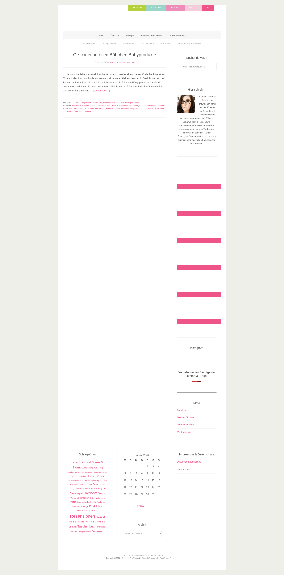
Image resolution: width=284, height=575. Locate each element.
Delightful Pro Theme (130, 558)
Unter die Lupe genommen (80, 532)
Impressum (183, 469)
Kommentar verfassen (125, 62)
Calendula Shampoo (147, 106)
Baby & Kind (97, 103)
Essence (89, 484)
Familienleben (109, 103)
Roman (73, 521)
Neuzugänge (82, 506)
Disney (96, 480)
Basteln (74, 476)
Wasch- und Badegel (82, 111)
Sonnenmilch (68, 111)
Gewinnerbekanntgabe (95, 488)
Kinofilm (73, 502)
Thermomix (101, 527)
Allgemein (75, 103)
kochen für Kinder (94, 502)
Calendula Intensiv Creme (127, 106)
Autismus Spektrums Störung (88, 472)
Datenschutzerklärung (189, 461)
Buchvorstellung (73, 480)
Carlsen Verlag (86, 480)
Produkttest (96, 506)
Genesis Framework (150, 558)
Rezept (100, 516)
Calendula (84, 106)
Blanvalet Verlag (95, 476)
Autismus (72, 472)
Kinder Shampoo (113, 109)
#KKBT (75, 463)
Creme (86, 109)
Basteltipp (82, 476)
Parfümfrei (125, 109)
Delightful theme (143, 555)
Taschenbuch (86, 526)
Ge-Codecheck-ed (97, 109)
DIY (101, 480)
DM (105, 480)
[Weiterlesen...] (101, 90)
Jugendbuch (83, 498)
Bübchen (75, 106)
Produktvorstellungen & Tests (127, 103)
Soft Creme (159, 109)
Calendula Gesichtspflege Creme (103, 106)
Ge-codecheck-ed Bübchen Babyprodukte (114, 54)
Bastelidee (103, 472)
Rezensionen (82, 516)
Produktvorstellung (87, 510)
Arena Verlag (87, 468)
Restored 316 (157, 555)
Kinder (92, 498)
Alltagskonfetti (86, 103)
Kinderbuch (100, 498)
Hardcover (91, 493)
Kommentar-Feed (185, 424)
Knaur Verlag (82, 502)
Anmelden (181, 410)
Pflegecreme (135, 109)
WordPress (164, 558)
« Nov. (140, 505)
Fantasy (97, 484)
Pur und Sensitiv (147, 109)
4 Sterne (94, 462)
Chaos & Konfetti (92, 16)
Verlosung (98, 531)
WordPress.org (184, 432)
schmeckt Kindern (85, 522)
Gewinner (79, 488)
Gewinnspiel (76, 493)
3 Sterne (83, 462)
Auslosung (98, 468)
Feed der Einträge (185, 417)
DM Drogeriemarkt (77, 484)
